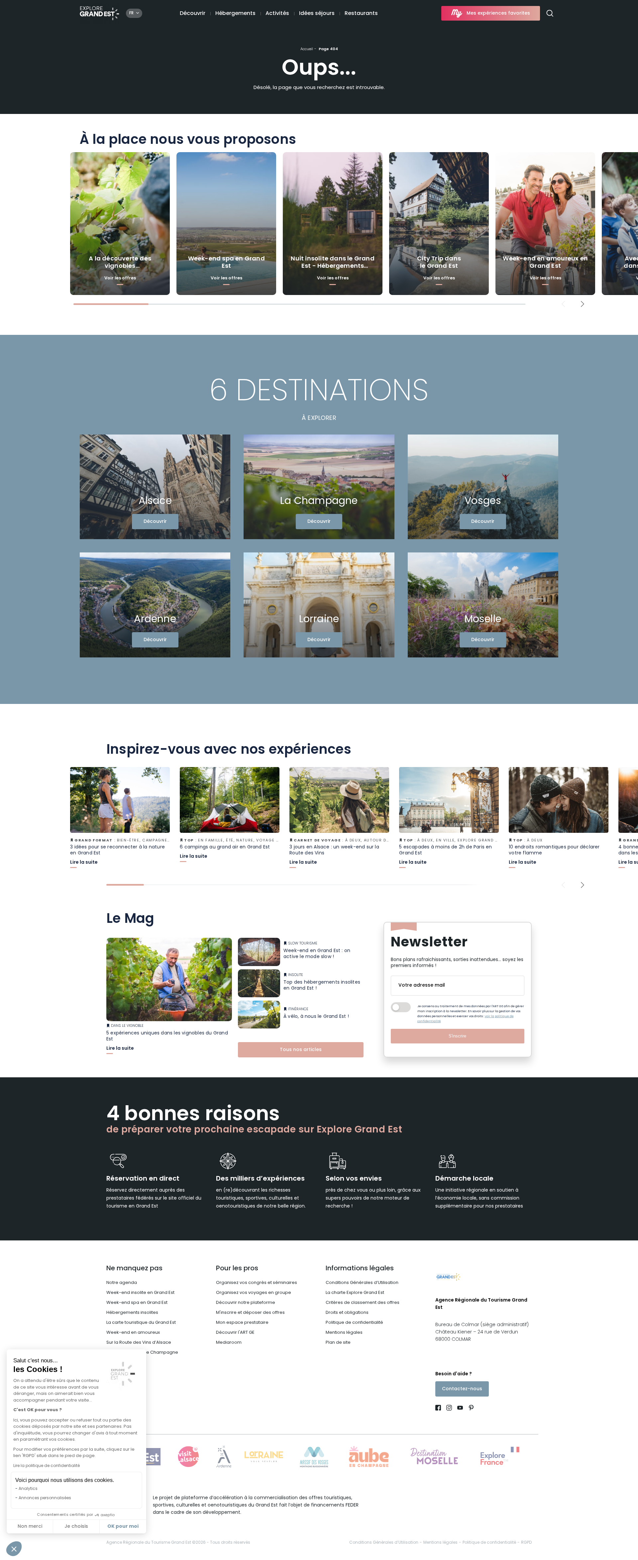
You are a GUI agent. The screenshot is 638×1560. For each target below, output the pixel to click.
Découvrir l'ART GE (235, 1332)
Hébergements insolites (132, 1312)
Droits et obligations (347, 1312)
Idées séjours (317, 13)
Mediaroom (229, 1342)
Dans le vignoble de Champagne (142, 1352)
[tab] (111, 304)
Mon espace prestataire (242, 1322)
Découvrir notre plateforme (245, 1302)
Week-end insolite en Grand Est (140, 1292)
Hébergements (235, 13)
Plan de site (338, 1342)
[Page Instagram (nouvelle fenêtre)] (449, 1409)
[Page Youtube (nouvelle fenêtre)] (460, 1409)
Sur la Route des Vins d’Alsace (138, 1342)
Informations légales (360, 1269)
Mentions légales (344, 1332)
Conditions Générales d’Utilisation (362, 1282)
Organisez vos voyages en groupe (253, 1292)
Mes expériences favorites (498, 13)
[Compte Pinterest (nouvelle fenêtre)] (470, 1409)
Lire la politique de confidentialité (46, 1466)
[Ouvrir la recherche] (552, 13)
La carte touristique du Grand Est (141, 1322)
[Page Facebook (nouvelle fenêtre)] (439, 1409)
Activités (277, 13)
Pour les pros (237, 1269)
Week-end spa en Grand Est (136, 1302)
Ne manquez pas (134, 1269)
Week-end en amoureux (133, 1332)
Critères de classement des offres (362, 1302)
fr (131, 13)
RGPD (526, 1542)
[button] (14, 1549)
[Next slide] (582, 304)
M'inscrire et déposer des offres (250, 1312)
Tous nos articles (301, 1050)
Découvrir (192, 13)
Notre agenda (121, 1282)
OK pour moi (123, 1526)
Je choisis (76, 1526)
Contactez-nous (462, 1389)
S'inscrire (457, 1035)
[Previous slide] (563, 304)
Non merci (30, 1526)
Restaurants (361, 13)
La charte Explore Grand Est (355, 1292)
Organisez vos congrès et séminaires (256, 1282)
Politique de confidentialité (354, 1322)
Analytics (28, 1489)
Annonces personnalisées (45, 1498)
